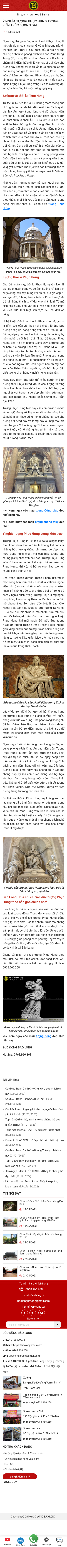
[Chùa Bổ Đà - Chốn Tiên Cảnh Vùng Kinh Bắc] (10, 1205)
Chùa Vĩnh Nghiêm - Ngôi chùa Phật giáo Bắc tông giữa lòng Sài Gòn (39, 1219)
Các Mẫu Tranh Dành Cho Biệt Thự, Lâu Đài (29, 1099)
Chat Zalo (20, 1545)
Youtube (7, 1545)
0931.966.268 (44, 1402)
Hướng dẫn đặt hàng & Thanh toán (23, 1453)
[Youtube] (41, 1312)
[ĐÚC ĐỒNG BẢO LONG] (33, 5)
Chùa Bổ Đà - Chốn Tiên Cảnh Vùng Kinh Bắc (41, 1202)
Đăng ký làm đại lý (20, 1476)
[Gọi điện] (33, 1538)
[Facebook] (24, 1312)
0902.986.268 (44, 1438)
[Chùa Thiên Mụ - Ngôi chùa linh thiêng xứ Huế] (10, 1238)
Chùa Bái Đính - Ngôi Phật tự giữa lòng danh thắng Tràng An (40, 1252)
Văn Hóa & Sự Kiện (40, 14)
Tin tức (21, 14)
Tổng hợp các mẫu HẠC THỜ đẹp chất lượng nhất (32, 1129)
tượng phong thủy (47, 522)
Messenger (46, 1545)
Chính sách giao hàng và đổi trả (21, 1458)
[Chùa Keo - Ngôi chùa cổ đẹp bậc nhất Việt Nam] (10, 1271)
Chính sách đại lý (13, 1469)
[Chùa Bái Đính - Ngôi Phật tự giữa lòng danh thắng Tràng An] (10, 1255)
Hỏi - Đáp (9, 1464)
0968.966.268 (34, 1289)
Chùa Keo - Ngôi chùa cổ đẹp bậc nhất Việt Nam (40, 1269)
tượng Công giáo (47, 510)
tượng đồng (43, 1036)
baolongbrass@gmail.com (33, 1301)
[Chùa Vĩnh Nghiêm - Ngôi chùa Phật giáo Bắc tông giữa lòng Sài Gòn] (10, 1222)
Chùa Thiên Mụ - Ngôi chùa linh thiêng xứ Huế (40, 1235)
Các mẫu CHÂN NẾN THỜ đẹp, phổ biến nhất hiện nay (34, 1140)
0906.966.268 (44, 1421)
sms (59, 1545)
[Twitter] (32, 1312)
